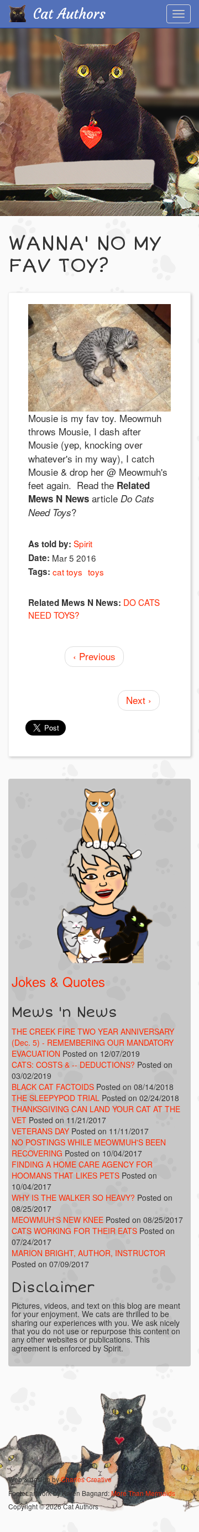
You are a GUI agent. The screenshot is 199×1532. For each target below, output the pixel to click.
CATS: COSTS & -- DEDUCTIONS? (73, 1064)
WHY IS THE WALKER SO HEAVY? (74, 1197)
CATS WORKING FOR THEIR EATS (74, 1230)
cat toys (67, 571)
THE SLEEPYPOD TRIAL (56, 1097)
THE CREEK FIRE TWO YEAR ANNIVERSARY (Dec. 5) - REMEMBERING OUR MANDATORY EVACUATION (93, 1042)
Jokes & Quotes (58, 981)
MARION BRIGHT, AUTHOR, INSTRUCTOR (88, 1252)
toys (96, 571)
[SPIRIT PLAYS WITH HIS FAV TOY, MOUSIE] (99, 358)
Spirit (83, 543)
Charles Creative (86, 1479)
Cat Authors (69, 14)
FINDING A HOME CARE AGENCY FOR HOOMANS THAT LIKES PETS (82, 1170)
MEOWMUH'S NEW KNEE (57, 1219)
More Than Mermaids (143, 1493)
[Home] (17, 13)
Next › (138, 700)
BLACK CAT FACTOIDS (53, 1086)
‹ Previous (94, 656)
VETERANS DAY (40, 1131)
